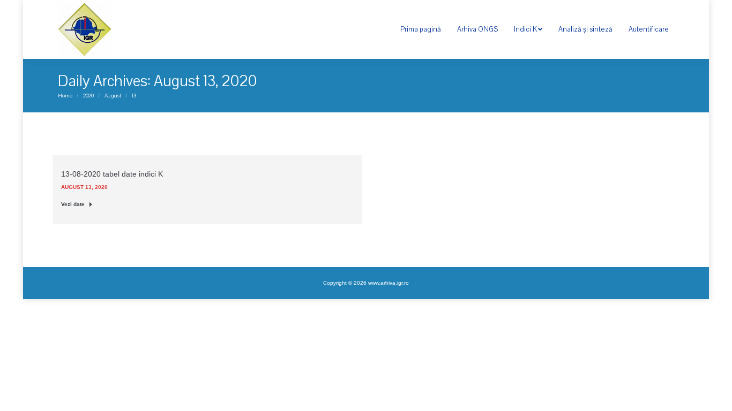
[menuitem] (420, 29)
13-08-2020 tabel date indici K (112, 174)
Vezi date (73, 204)
